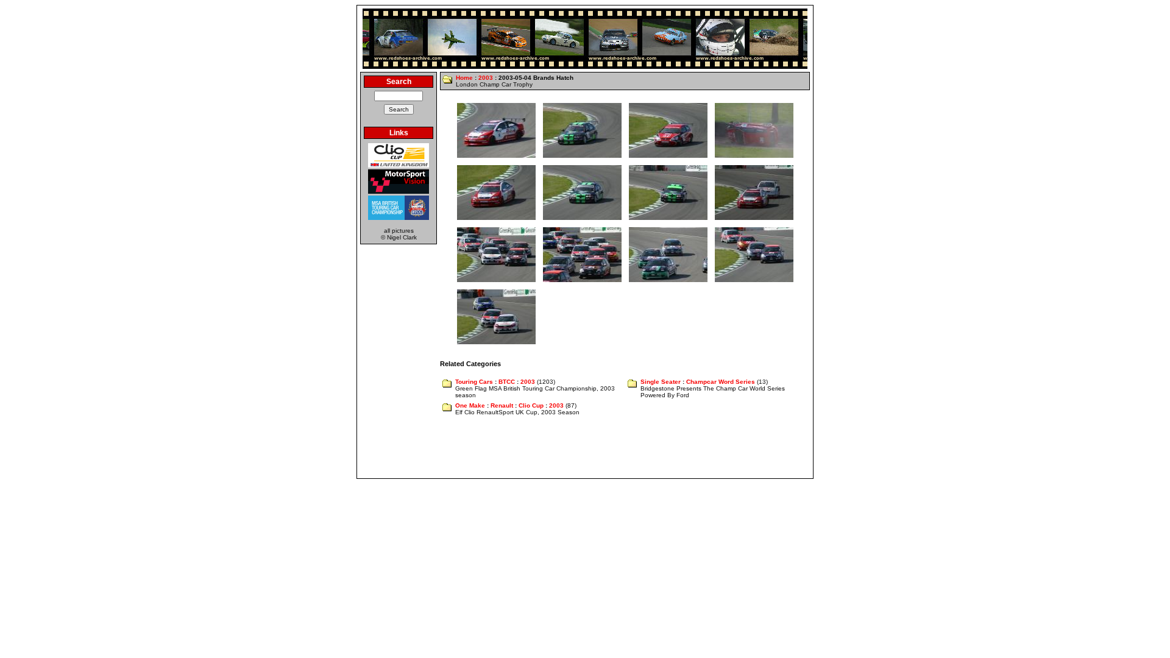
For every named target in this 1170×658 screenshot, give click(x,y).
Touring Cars (474, 381)
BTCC (506, 381)
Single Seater (660, 381)
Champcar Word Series (720, 381)
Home (464, 77)
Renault (502, 405)
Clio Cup (531, 405)
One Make (470, 405)
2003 (485, 77)
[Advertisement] (585, 447)
